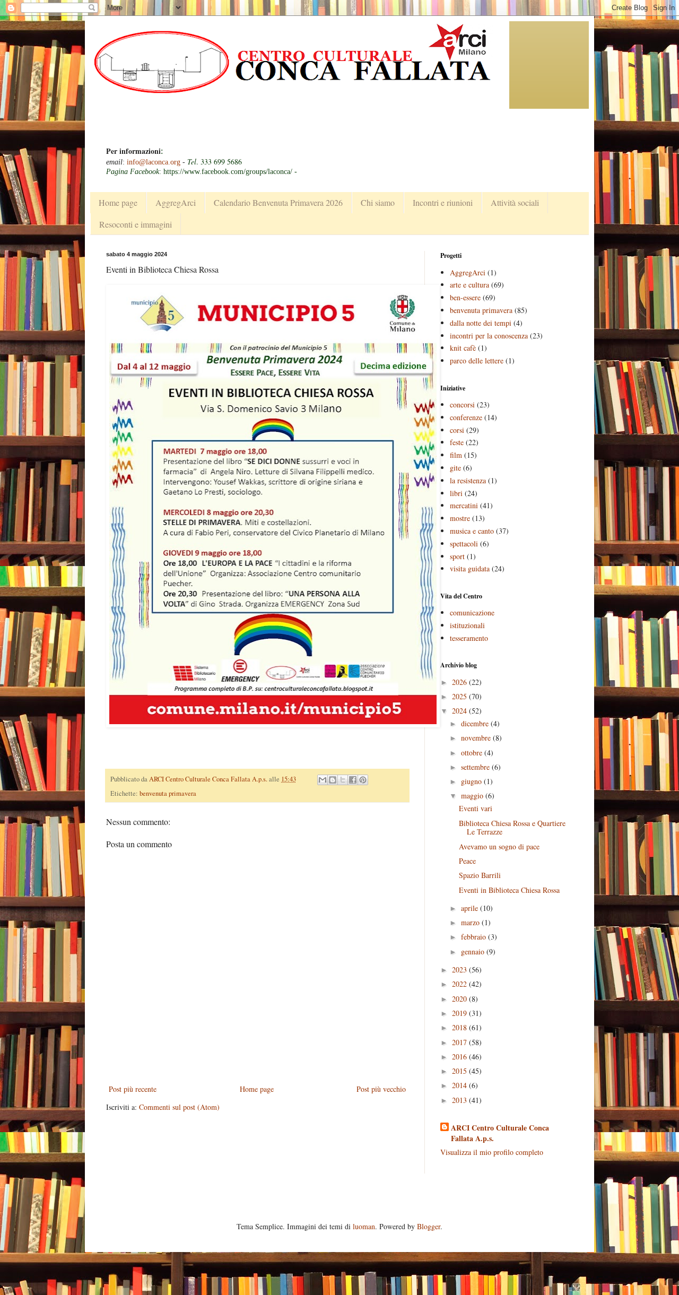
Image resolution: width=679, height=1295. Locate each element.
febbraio (474, 937)
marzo (471, 922)
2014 (460, 1085)
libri (456, 493)
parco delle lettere (476, 360)
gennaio (473, 951)
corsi (457, 430)
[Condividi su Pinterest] (363, 780)
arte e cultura (469, 285)
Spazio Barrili (480, 875)
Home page (118, 202)
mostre (460, 518)
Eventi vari (475, 808)
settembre (476, 767)
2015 (460, 1071)
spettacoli (464, 543)
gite (455, 468)
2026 (460, 682)
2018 (460, 1027)
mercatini (464, 505)
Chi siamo (378, 202)
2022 (460, 984)
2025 (460, 696)
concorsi (462, 404)
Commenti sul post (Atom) (179, 1107)
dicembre (476, 723)
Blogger (428, 1226)
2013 (460, 1100)
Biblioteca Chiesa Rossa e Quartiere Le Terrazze (512, 827)
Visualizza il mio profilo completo (491, 1152)
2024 (460, 711)
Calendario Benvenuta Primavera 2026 (278, 202)
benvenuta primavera (168, 793)
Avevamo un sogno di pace (499, 846)
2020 (460, 999)
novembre (477, 738)
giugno (472, 781)
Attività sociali (515, 202)
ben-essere (465, 297)
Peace (467, 861)
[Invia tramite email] (322, 780)
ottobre (472, 753)
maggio (473, 795)
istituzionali (467, 625)
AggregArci (175, 202)
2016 (460, 1056)
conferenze (466, 417)
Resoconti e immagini (135, 224)
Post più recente (132, 1089)
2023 (460, 969)
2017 (460, 1042)
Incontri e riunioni (443, 202)
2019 (460, 1013)
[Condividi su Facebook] (352, 780)
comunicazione (472, 612)
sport (457, 556)
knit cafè (463, 348)
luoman (364, 1226)
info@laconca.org (153, 162)
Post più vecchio (381, 1089)
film (456, 455)
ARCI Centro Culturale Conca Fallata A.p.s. (500, 1133)
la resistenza (468, 480)
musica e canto (472, 531)
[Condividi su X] (342, 780)
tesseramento (469, 638)
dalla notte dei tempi (480, 323)
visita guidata (470, 568)
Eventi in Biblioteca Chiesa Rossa (509, 890)
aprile (470, 908)
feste (457, 442)
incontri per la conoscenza (489, 336)
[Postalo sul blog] (332, 780)
